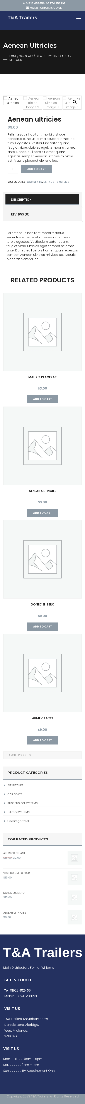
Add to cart (36, 169)
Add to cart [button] (42, 399)
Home (13, 56)
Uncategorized (18, 821)
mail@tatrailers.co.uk (46, 8)
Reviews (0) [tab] (20, 214)
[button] (75, 102)
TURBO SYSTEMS (18, 812)
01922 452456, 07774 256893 (45, 3)
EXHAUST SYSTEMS (47, 56)
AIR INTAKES (15, 785)
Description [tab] (21, 199)
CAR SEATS (26, 56)
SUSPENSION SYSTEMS (22, 803)
